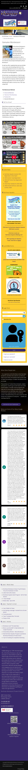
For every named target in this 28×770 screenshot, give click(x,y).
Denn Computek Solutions (7, 766)
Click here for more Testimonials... (11, 404)
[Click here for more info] (14, 295)
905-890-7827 (6, 701)
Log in (14, 350)
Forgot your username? (9, 357)
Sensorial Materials (9, 92)
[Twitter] (23, 6)
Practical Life (7, 97)
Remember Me (7, 319)
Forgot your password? (9, 354)
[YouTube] (26, 6)
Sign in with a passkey (14, 346)
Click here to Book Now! (14, 302)
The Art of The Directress (10, 95)
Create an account (8, 360)
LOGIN (25, 8)
